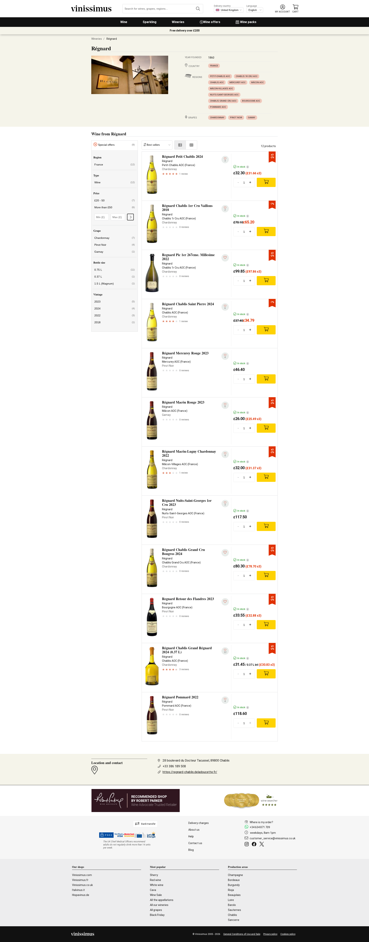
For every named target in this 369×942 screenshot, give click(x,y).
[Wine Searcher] (251, 800)
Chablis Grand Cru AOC (223, 101)
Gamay (251, 117)
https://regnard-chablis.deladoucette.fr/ (190, 772)
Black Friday (157, 914)
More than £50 (114, 207)
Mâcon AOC (257, 82)
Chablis (232, 914)
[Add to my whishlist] (225, 258)
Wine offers (211, 22)
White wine (156, 885)
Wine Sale (156, 895)
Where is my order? (261, 822)
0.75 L (114, 269)
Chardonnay (217, 117)
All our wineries (159, 904)
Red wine (155, 880)
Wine (123, 22)
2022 (114, 315)
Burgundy (234, 885)
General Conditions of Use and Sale (241, 934)
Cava (153, 890)
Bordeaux (234, 880)
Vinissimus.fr (80, 880)
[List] (180, 145)
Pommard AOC (218, 107)
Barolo (232, 904)
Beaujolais (234, 895)
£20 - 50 (114, 200)
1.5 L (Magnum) (114, 283)
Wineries (178, 22)
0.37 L (114, 276)
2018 (114, 322)
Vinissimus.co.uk (82, 885)
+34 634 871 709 (260, 827)
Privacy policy (270, 934)
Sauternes (234, 909)
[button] (282, 8)
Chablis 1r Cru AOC (246, 76)
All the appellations (161, 899)
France (214, 66)
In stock (242, 166)
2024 (114, 308)
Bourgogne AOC (251, 101)
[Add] (266, 182)
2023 (114, 301)
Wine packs (248, 22)
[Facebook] (255, 845)
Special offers (116, 144)
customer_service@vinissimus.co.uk (272, 838)
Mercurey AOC (237, 82)
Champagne (235, 875)
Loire (231, 899)
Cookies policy (287, 934)
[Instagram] (247, 845)
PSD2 (108, 835)
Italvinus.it (78, 890)
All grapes (156, 909)
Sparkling (149, 22)
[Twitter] (262, 845)
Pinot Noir (236, 117)
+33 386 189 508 (174, 766)
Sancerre (233, 919)
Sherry (154, 875)
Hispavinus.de (80, 895)
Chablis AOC (217, 82)
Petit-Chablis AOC (220, 76)
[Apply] (130, 217)
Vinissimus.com (82, 875)
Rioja (231, 890)
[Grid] (191, 145)
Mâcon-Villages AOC (221, 88)
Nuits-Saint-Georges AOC (224, 94)
